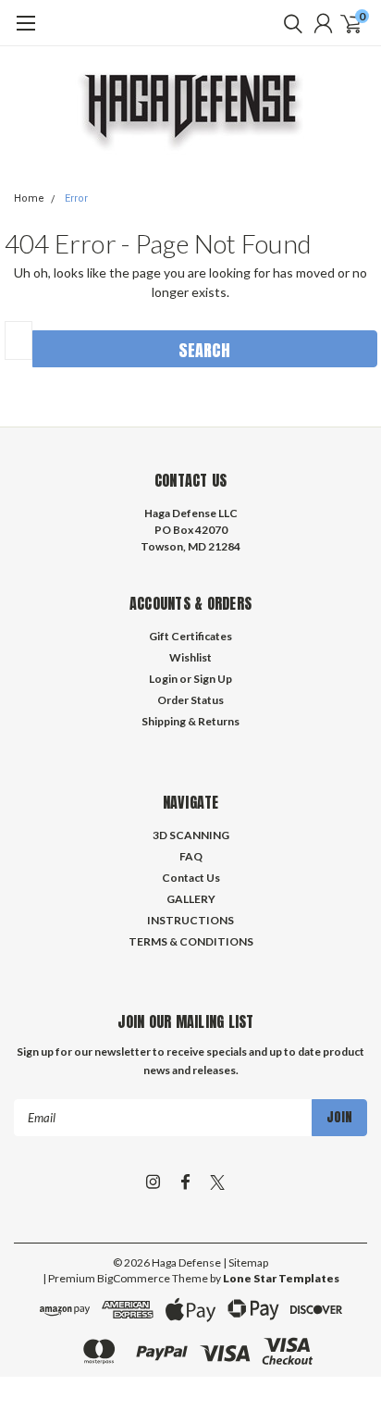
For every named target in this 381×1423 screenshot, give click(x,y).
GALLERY (190, 899)
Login (163, 679)
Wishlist (190, 657)
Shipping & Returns (190, 721)
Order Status (190, 700)
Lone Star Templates (281, 1278)
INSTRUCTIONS (190, 920)
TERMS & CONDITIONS (191, 941)
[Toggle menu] (25, 32)
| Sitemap (245, 1262)
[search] (288, 23)
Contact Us (191, 878)
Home (29, 198)
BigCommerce (133, 1278)
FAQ (191, 856)
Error (76, 198)
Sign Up (212, 679)
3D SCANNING (191, 835)
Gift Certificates (190, 636)
